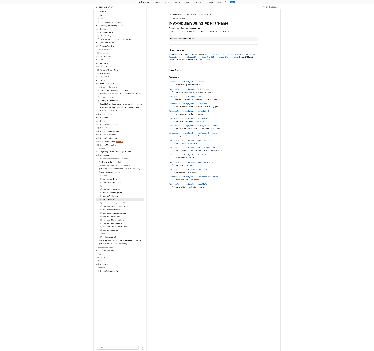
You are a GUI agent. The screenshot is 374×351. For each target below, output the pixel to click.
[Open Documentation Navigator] (96, 6)
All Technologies (103, 11)
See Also (175, 70)
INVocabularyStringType (181, 14)
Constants (174, 77)
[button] (225, 2)
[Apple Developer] (144, 2)
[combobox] (118, 348)
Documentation (106, 7)
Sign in (233, 2)
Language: (265, 7)
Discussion (176, 50)
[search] (117, 348)
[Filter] (118, 347)
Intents (171, 14)
